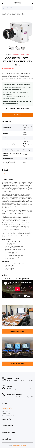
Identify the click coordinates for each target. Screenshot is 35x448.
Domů (3, 13)
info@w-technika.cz (7, 408)
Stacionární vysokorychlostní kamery (15, 13)
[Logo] (17, 3)
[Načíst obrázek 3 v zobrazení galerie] (23, 48)
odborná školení (7, 94)
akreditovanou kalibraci (16, 97)
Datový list (7, 174)
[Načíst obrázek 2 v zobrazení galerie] (17, 48)
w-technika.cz (16, 445)
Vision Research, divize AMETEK (20, 54)
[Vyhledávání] (3, 8)
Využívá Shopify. (22, 445)
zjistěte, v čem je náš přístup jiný (12, 89)
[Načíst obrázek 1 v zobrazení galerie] (11, 48)
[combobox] (17, 8)
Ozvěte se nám (21, 101)
